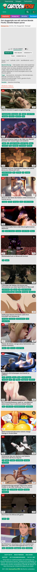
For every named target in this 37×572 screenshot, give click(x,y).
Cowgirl (28, 172)
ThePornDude (28, 1)
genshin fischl (25, 78)
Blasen (31, 143)
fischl (19, 78)
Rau (10, 145)
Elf (11, 289)
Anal (23, 116)
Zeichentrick (10, 75)
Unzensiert (22, 145)
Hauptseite (5, 16)
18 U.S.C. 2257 (31, 557)
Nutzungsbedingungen (17, 557)
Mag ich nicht (11, 49)
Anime (11, 26)
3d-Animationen (27, 75)
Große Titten (30, 114)
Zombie (19, 172)
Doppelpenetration (20, 406)
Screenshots (28, 52)
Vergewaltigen (6, 114)
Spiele (24, 114)
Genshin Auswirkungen (9, 78)
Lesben (20, 489)
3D (15, 26)
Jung (21, 202)
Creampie (5, 175)
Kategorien (15, 16)
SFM (3, 377)
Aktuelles (24, 16)
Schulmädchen (21, 319)
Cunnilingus (19, 460)
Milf (23, 548)
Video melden (18, 52)
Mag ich (9, 49)
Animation (18, 75)
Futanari (18, 231)
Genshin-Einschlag (14, 82)
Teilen (13, 56)
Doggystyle (20, 26)
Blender (4, 76)
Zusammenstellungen (8, 292)
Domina (13, 348)
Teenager (28, 26)
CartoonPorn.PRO (14, 569)
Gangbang (15, 114)
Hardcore (11, 116)
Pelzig (4, 489)
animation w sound (13, 76)
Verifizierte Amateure (8, 80)
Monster (18, 116)
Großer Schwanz (14, 143)
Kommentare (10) (21, 56)
